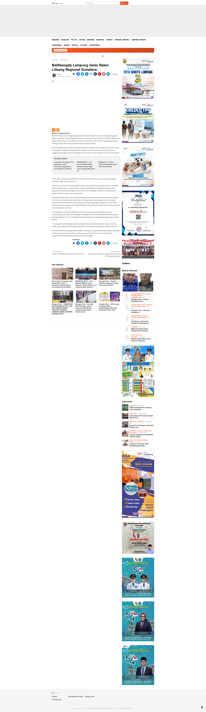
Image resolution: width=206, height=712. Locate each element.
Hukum (148, 294)
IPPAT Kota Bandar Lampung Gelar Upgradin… (140, 408)
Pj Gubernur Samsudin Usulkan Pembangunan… (140, 322)
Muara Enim (141, 421)
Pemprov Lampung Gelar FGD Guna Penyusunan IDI (68, 253)
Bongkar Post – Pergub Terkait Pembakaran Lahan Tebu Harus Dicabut (107, 164)
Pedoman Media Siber (75, 697)
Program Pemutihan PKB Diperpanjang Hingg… (139, 445)
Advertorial (133, 405)
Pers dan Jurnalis (136, 295)
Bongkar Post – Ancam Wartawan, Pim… (139, 300)
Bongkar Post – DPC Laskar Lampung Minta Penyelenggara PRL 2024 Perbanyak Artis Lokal (109, 307)
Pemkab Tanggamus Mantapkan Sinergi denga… (141, 435)
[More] (58, 130)
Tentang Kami (56, 700)
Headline (144, 316)
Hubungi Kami (89, 697)
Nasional (134, 317)
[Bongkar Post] (57, 3)
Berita (144, 294)
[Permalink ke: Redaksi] (54, 75)
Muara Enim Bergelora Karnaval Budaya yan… (141, 426)
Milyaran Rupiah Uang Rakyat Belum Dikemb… (140, 330)
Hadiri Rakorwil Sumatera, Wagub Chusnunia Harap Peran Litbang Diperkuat (104, 254)
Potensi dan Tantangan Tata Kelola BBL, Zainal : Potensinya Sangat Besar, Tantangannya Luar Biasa (62, 284)
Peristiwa (139, 335)
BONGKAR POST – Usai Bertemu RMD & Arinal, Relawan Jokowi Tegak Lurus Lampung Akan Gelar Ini (86, 166)
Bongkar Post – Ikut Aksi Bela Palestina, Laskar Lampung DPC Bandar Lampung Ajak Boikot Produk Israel (84, 308)
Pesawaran (134, 297)
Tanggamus (133, 432)
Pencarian (124, 3)
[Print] (54, 130)
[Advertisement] (103, 21)
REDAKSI (54, 697)
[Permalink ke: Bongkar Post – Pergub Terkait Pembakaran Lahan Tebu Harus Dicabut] (109, 274)
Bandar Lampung (136, 294)
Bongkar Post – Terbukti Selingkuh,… (140, 311)
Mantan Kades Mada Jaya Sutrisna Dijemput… (140, 340)
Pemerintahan (141, 306)
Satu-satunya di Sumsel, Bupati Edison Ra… (141, 417)
